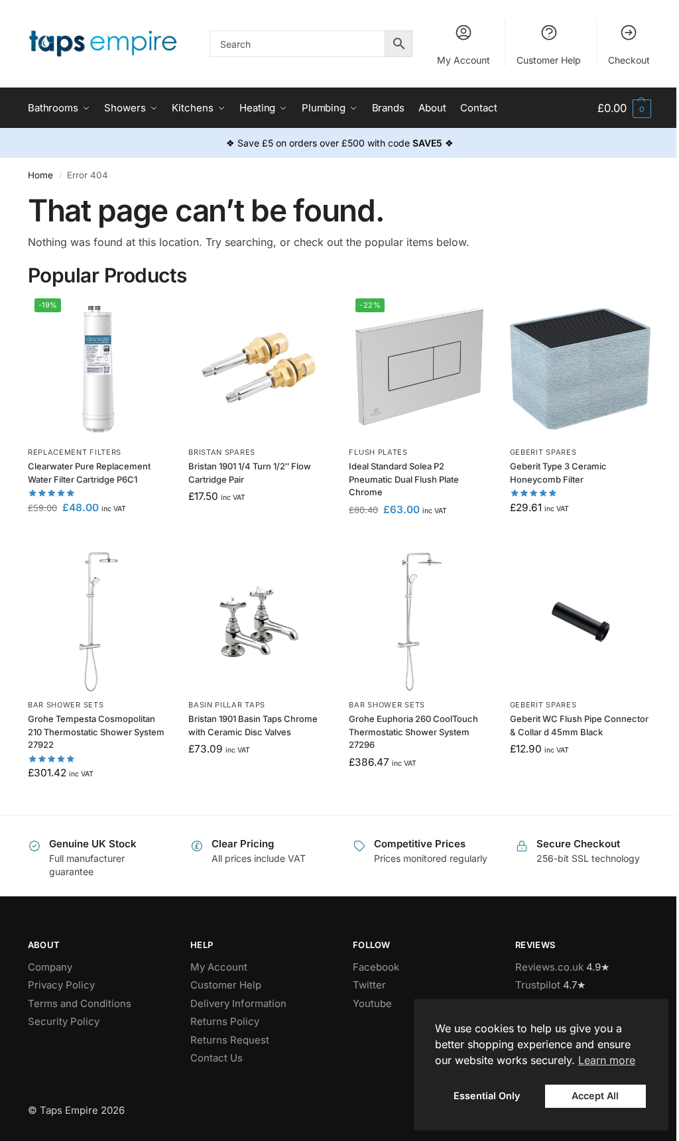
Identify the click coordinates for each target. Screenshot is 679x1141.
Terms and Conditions (79, 1003)
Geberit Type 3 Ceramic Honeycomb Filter (558, 473)
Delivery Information (238, 1003)
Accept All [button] (595, 1095)
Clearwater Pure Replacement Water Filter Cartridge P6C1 (89, 473)
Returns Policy (224, 1021)
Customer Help (549, 60)
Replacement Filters (74, 452)
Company (50, 967)
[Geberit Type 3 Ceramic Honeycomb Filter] (580, 368)
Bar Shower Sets (66, 704)
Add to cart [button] (98, 536)
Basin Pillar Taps (226, 704)
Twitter (369, 985)
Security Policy (63, 1021)
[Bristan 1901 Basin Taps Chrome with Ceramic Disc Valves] (258, 622)
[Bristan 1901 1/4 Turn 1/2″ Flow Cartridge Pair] (258, 368)
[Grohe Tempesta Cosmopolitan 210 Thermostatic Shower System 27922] (98, 622)
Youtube (372, 1003)
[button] (624, 108)
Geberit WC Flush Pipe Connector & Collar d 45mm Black (579, 725)
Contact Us (216, 1057)
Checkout (629, 60)
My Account (463, 60)
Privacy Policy (61, 985)
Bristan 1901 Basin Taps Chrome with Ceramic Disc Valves (253, 725)
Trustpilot (537, 985)
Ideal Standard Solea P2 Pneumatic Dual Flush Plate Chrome (404, 479)
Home (40, 175)
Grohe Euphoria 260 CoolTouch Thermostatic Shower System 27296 (413, 731)
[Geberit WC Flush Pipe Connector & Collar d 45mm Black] (580, 622)
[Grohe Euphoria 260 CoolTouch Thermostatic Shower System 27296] (419, 622)
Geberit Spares (543, 452)
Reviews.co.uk (549, 967)
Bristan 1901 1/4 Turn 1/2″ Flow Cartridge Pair (249, 473)
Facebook (376, 967)
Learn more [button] (606, 1060)
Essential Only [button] (487, 1095)
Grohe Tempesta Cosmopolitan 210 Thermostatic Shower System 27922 (96, 731)
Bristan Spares (221, 452)
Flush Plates (378, 452)
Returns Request (229, 1040)
